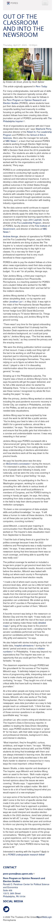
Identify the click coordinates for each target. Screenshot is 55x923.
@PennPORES (6, 909)
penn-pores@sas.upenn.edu (18, 873)
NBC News (11, 140)
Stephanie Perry (43, 128)
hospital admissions (23, 645)
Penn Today (41, 86)
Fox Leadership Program (29, 222)
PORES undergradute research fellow (26, 854)
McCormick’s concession (18, 463)
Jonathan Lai (15, 301)
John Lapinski (35, 219)
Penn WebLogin (44, 916)
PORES (14, 3)
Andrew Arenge (10, 236)
